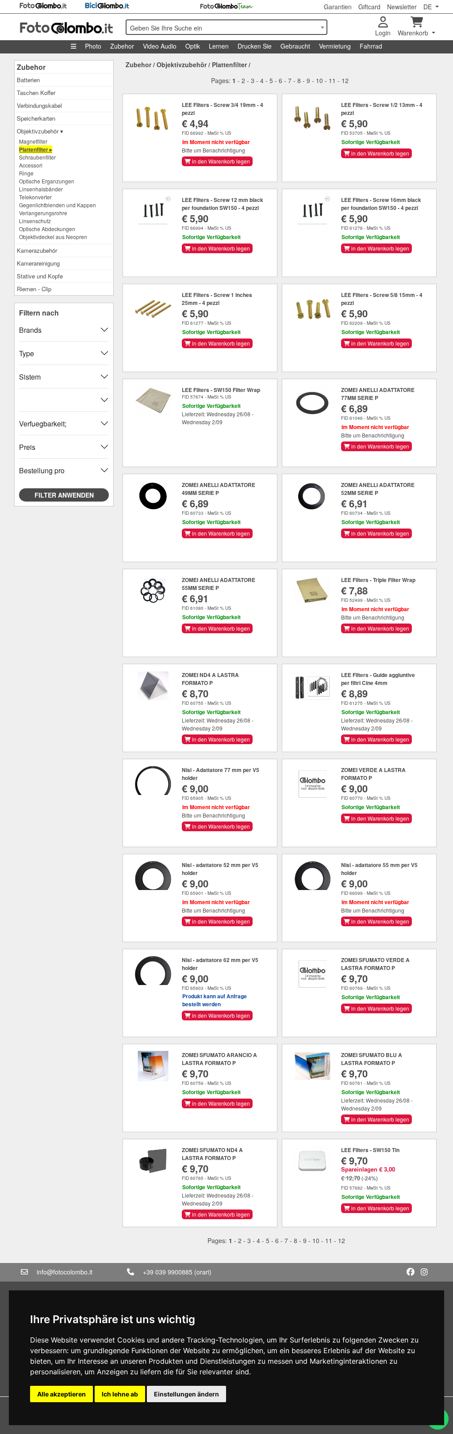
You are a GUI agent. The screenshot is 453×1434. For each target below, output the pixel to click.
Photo (93, 46)
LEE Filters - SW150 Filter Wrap (221, 390)
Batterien (28, 80)
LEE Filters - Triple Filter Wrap (378, 580)
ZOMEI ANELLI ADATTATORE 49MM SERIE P (218, 489)
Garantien (338, 6)
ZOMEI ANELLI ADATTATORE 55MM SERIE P (218, 584)
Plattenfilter (229, 64)
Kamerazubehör (37, 250)
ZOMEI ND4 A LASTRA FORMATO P (210, 679)
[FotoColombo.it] (67, 27)
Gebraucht (295, 46)
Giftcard (369, 6)
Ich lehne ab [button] (120, 1394)
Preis (27, 447)
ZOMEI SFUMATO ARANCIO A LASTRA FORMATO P (219, 1059)
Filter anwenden (64, 495)
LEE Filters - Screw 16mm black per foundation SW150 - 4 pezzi (381, 204)
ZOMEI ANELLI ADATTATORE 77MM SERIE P (378, 394)
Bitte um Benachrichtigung (213, 150)
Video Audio (160, 46)
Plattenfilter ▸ (35, 149)
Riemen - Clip (34, 289)
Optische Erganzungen (46, 181)
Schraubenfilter (37, 157)
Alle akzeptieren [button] (61, 1394)
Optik (192, 46)
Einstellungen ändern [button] (186, 1394)
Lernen (219, 46)
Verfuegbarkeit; (42, 423)
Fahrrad (371, 46)
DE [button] (428, 6)
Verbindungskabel (39, 105)
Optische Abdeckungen (47, 228)
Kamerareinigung (38, 263)
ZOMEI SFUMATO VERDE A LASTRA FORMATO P (375, 964)
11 (332, 80)
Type (26, 353)
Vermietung (335, 46)
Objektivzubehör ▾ (40, 131)
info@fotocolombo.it (64, 1271)
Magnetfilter (33, 141)
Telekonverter (35, 197)
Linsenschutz (35, 220)
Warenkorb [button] (414, 32)
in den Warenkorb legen (220, 161)
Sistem (30, 377)
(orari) (202, 1271)
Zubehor (122, 46)
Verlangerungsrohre (43, 213)
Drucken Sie (255, 46)
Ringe (26, 173)
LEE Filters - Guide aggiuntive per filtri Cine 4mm (378, 679)
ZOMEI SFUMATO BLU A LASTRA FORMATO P (371, 1059)
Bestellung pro (42, 470)
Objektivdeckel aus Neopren (53, 236)
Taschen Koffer (36, 92)
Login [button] (383, 32)
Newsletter (402, 6)
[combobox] (226, 27)
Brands (30, 330)
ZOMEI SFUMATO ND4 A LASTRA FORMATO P (212, 1154)
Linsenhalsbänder (41, 189)
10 (319, 80)
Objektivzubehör (182, 64)
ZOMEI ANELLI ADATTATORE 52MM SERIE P (378, 489)
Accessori (30, 165)
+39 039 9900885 (167, 1271)
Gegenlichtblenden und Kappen (57, 205)
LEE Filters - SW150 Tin (370, 1150)
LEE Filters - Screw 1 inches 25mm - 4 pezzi (217, 299)
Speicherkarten (36, 118)
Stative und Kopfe (40, 276)
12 (345, 80)
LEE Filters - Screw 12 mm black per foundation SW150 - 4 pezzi (222, 204)
